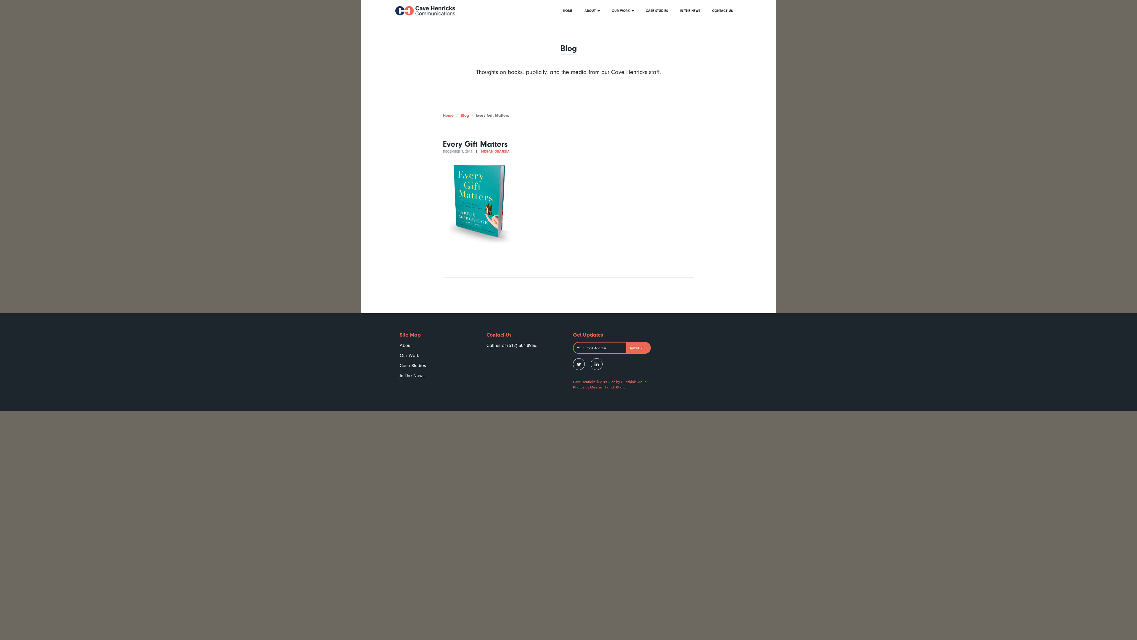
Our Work (621, 11)
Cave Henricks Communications (425, 10)
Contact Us (722, 11)
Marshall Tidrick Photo (608, 387)
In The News (690, 11)
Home (568, 11)
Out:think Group (634, 381)
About (590, 11)
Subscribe (638, 348)
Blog (465, 115)
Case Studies (657, 11)
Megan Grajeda (495, 151)
